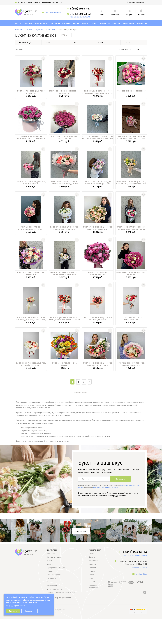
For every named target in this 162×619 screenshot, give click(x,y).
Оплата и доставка (54, 557)
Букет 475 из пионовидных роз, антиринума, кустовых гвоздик (131, 183)
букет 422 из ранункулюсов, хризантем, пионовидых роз (64, 183)
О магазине (51, 553)
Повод (85, 23)
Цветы (18, 23)
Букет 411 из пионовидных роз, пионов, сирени (31, 183)
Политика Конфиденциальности (59, 598)
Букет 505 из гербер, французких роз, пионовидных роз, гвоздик (97, 137)
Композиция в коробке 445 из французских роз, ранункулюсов (64, 319)
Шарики (76, 23)
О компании (128, 23)
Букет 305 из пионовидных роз (131, 91)
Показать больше (81, 392)
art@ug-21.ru (141, 574)
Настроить (30, 611)
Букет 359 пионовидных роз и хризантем (31, 92)
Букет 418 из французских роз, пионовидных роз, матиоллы (131, 228)
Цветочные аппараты (54, 589)
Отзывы (49, 560)
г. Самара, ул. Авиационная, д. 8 (29, 2)
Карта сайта (51, 578)
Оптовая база (52, 585)
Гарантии (50, 564)
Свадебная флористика (93, 586)
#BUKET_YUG (81, 531)
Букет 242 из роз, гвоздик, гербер (64, 364)
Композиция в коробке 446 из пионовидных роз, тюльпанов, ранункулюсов (31, 319)
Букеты (28, 23)
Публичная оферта (54, 575)
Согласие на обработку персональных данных (61, 593)
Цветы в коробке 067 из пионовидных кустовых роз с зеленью (31, 137)
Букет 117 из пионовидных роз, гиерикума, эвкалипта (98, 228)
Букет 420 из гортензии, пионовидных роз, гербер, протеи (31, 228)
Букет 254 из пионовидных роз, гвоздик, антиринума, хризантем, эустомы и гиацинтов (98, 364)
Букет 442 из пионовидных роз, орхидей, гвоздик (98, 319)
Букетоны (55, 23)
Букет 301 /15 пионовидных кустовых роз (64, 137)
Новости (50, 571)
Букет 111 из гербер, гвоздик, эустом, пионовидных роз (97, 183)
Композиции (41, 23)
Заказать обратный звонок (80, 16)
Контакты (142, 23)
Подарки (66, 23)
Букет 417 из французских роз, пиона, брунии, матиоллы (64, 273)
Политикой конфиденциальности (105, 488)
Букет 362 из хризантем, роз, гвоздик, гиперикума (131, 364)
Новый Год (105, 23)
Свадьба (116, 23)
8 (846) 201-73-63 (80, 13)
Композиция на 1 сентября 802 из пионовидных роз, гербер (131, 137)
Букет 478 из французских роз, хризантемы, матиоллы (64, 228)
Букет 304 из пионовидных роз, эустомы (131, 273)
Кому (94, 23)
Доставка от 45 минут (54, 12)
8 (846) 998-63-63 (80, 8)
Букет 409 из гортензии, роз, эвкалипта (30, 273)
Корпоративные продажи (56, 567)
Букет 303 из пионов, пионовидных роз (98, 273)
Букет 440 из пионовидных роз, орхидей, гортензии (31, 364)
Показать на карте (139, 567)
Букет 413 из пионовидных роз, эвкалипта (64, 92)
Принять (13, 611)
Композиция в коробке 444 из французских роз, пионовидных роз (97, 92)
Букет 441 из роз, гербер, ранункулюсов (131, 319)
